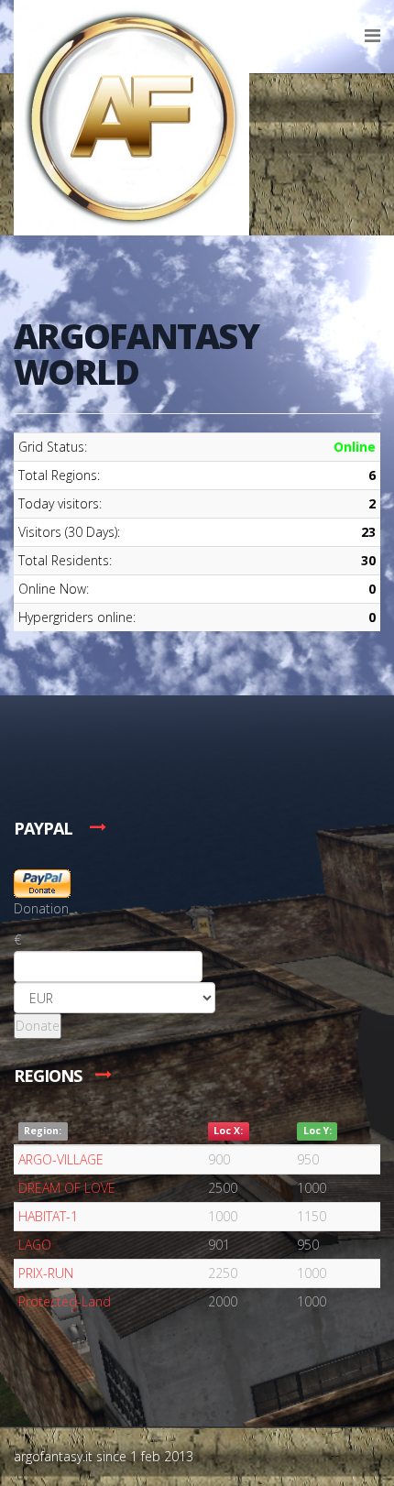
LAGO (34, 1244)
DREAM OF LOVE (66, 1187)
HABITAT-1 (48, 1216)
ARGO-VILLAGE (61, 1159)
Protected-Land (64, 1301)
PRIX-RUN (45, 1273)
